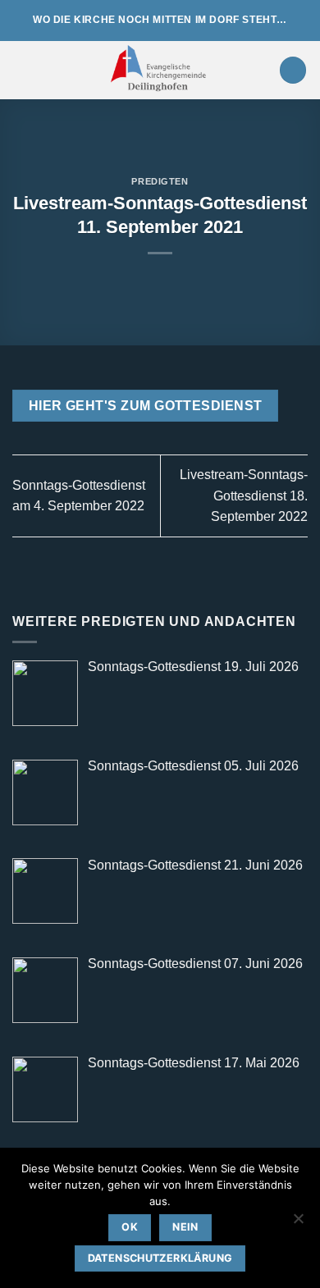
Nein (185, 1227)
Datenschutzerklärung (160, 1258)
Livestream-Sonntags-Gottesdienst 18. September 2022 (244, 495)
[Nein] (298, 1223)
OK (129, 1227)
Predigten (159, 181)
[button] (22, 70)
